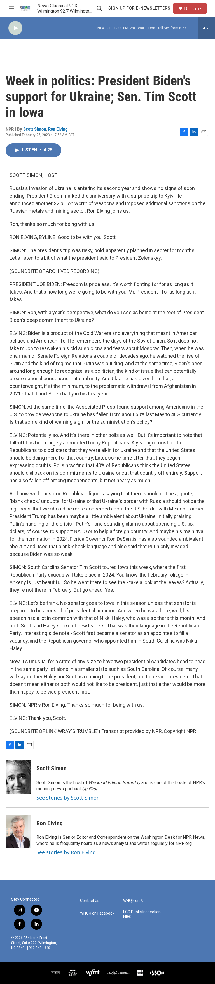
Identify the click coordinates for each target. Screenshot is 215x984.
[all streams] (206, 28)
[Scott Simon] (18, 777)
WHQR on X (133, 901)
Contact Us (89, 901)
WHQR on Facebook (97, 913)
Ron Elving (58, 129)
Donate (192, 8)
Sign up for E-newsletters (139, 8)
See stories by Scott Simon (68, 797)
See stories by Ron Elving (66, 852)
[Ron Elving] (18, 831)
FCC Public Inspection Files (142, 914)
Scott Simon (34, 129)
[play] (15, 28)
